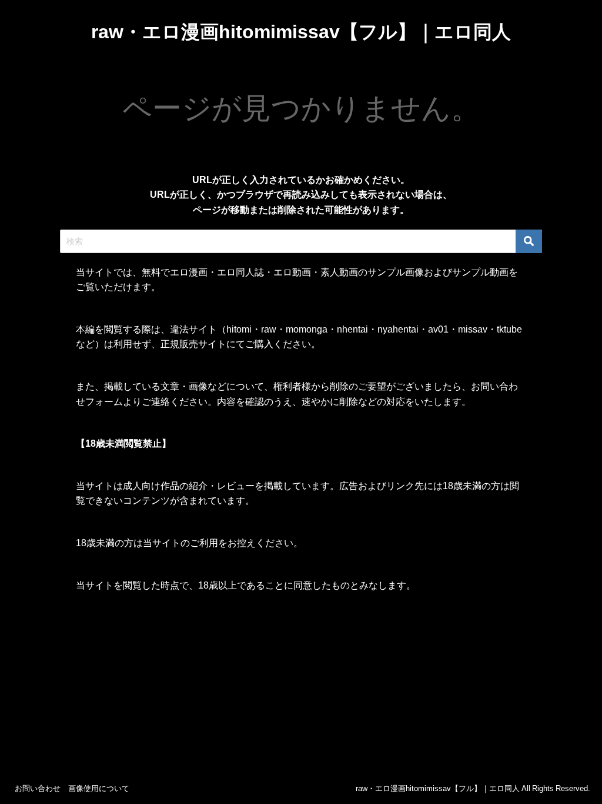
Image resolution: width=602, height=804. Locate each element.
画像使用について (98, 788)
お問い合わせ (38, 788)
